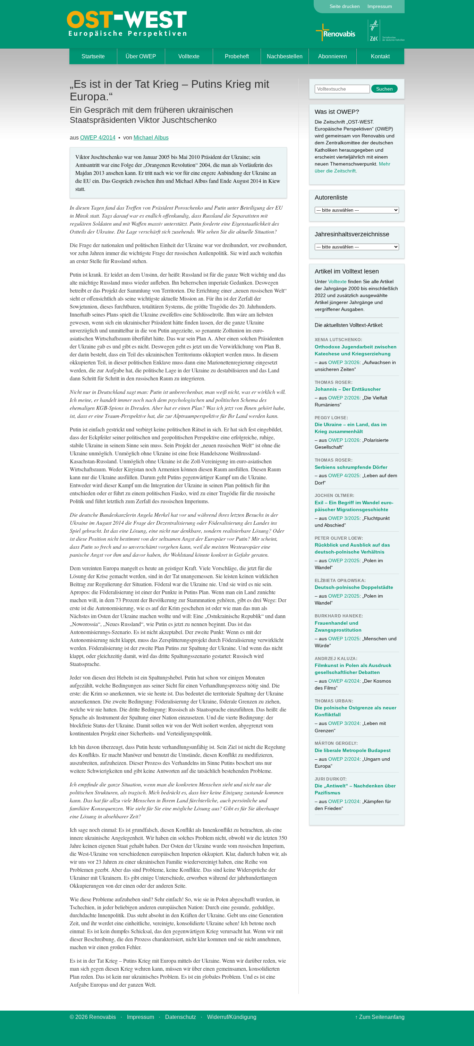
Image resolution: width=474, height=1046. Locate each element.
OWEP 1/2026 (343, 440)
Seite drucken (345, 6)
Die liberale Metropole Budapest (353, 750)
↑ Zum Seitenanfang (380, 1017)
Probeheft (237, 56)
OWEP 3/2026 (343, 362)
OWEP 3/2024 (343, 723)
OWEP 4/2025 (343, 475)
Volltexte (189, 56)
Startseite (93, 56)
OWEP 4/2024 (343, 681)
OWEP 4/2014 (98, 138)
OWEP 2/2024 (343, 759)
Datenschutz (180, 1017)
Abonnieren (332, 56)
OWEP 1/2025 (343, 638)
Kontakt (380, 56)
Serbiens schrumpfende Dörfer (351, 467)
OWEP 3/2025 (343, 518)
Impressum (379, 6)
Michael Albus (151, 138)
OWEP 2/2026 (343, 397)
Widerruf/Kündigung (231, 1017)
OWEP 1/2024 (343, 801)
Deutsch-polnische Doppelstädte (354, 587)
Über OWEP (141, 56)
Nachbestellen (285, 56)
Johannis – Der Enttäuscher (348, 389)
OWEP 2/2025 (343, 560)
